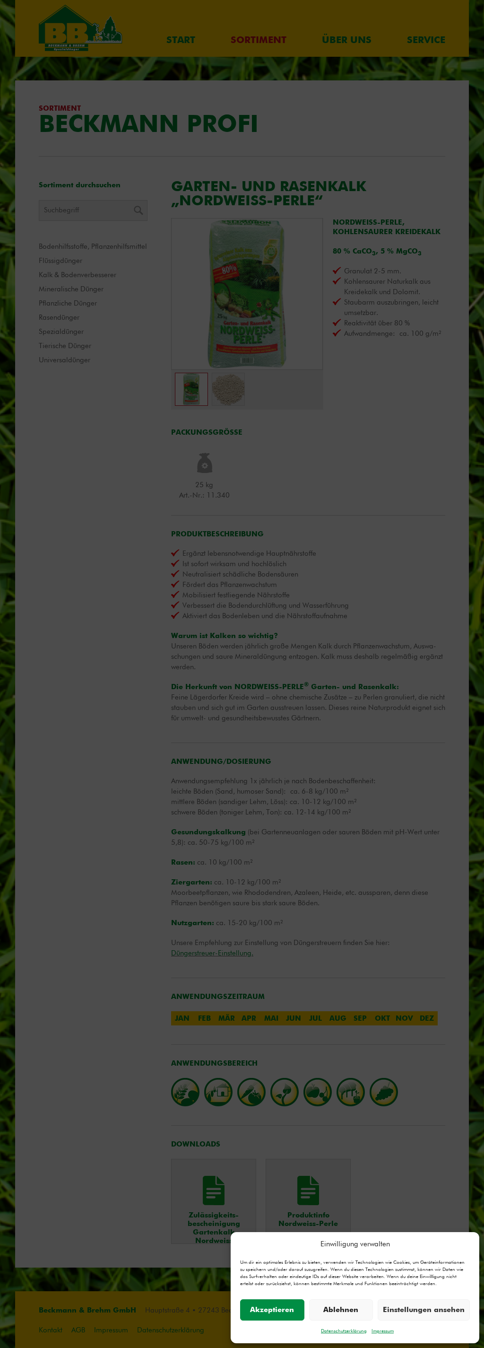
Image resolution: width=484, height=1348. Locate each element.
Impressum (383, 1331)
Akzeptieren (272, 1309)
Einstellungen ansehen (424, 1309)
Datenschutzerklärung (344, 1331)
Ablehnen (340, 1309)
